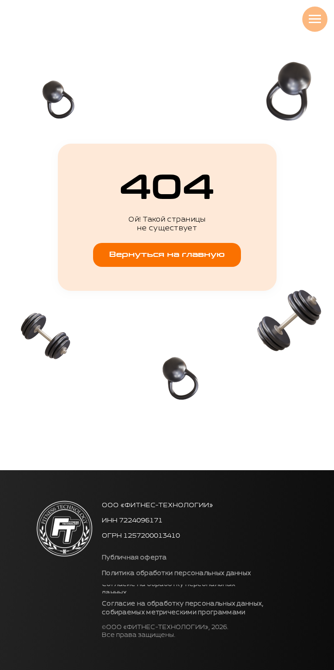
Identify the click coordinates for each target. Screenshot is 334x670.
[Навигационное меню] (315, 19)
